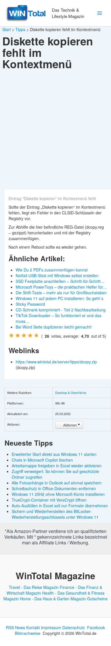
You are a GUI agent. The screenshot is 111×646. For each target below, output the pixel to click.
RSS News (15, 627)
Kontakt (33, 627)
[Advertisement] (55, 131)
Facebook (96, 627)
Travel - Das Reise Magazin (34, 587)
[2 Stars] (17, 335)
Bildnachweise (27, 633)
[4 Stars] (30, 335)
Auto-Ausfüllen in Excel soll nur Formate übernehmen (60, 505)
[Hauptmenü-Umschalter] (99, 13)
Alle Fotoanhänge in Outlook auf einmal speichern (57, 483)
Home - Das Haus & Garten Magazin (53, 598)
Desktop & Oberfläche (70, 392)
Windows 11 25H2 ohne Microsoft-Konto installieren (58, 494)
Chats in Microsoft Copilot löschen (42, 460)
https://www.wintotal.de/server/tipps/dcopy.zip (57, 362)
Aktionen (70, 424)
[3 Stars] (24, 335)
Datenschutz (73, 627)
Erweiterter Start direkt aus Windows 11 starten (54, 454)
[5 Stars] (36, 335)
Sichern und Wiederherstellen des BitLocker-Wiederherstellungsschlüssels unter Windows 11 (55, 514)
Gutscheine (97, 598)
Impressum (51, 627)
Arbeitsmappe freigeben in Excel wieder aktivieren (57, 465)
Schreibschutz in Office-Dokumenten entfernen (54, 488)
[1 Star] (11, 335)
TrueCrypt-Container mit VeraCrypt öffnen (49, 500)
